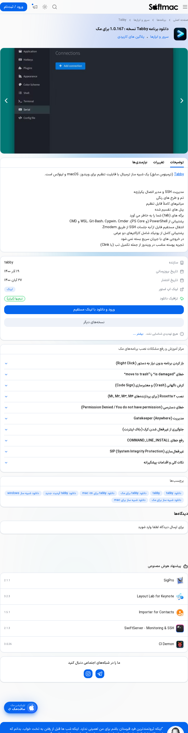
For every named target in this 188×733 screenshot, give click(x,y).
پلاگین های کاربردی (131, 37)
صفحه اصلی (180, 20)
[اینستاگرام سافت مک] (88, 673)
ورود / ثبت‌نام (13, 7)
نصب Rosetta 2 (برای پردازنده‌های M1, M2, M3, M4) (146, 396)
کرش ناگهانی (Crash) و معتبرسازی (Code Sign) (149, 385)
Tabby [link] (122, 20)
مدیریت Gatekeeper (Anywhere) (159, 418)
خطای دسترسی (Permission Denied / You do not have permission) (132, 407)
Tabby (179, 174)
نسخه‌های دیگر (94, 322)
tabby (8, 262)
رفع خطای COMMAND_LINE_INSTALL (155, 440)
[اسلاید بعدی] (6, 101)
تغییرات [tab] (158, 162)
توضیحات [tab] (177, 162)
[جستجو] (54, 7)
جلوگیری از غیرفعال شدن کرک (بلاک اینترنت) (153, 429)
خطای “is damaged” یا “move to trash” (154, 374)
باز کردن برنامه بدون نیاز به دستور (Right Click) (150, 363)
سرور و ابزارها (141, 20)
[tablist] (94, 163)
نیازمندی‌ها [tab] (139, 162)
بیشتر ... (138, 334)
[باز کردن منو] (185, 7)
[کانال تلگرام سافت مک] (99, 673)
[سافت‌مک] (163, 7)
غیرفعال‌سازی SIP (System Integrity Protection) (147, 451)
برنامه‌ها (161, 20)
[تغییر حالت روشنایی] (45, 7)
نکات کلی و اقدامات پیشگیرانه (164, 462)
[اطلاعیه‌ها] (35, 7)
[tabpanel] (94, 210)
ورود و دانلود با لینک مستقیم (94, 309)
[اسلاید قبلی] (182, 101)
